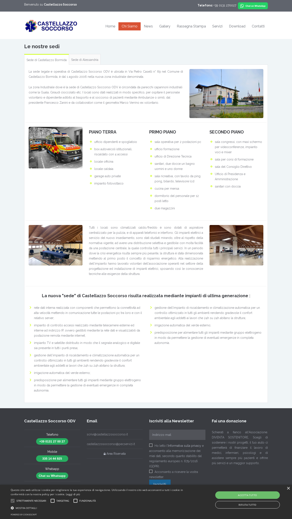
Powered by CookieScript (24, 514)
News (148, 26)
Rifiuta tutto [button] (247, 504)
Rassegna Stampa (191, 26)
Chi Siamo (129, 26)
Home (110, 26)
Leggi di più (73, 494)
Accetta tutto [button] (247, 495)
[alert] (146, 502)
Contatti (258, 26)
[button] (12, 500)
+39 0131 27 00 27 (52, 441)
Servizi (217, 26)
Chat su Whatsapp (52, 475)
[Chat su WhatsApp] (253, 5)
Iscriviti (159, 484)
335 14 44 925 (52, 458)
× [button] (288, 488)
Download (237, 26)
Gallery (164, 26)
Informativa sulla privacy (184, 445)
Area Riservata (116, 454)
